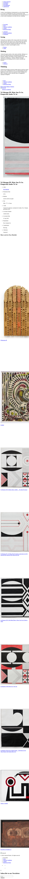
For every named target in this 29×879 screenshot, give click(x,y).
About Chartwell (6, 1)
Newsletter (5, 24)
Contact (5, 28)
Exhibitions (5, 34)
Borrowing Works (7, 29)
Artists (4, 48)
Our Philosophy (6, 5)
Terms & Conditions (7, 27)
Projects (5, 47)
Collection (5, 31)
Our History (5, 2)
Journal (4, 62)
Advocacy (5, 63)
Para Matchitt (6, 189)
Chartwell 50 (6, 6)
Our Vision (5, 4)
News (4, 25)
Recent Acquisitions (7, 33)
